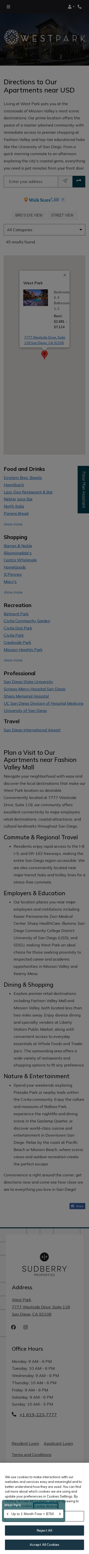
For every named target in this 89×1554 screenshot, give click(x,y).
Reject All (44, 1530)
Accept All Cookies (44, 1545)
